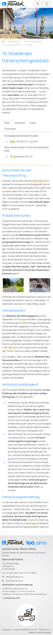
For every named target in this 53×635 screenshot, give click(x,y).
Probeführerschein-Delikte (15, 224)
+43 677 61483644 (29, 573)
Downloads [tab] (10, 128)
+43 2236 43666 (12, 573)
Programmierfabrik (39, 523)
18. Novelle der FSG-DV (21, 156)
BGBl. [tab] (7, 122)
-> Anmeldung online (11, 598)
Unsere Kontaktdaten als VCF (25, 629)
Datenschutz (44, 629)
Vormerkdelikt (29, 319)
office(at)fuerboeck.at (14, 577)
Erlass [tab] (33, 122)
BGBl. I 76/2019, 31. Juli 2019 (23, 141)
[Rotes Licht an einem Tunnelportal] (40, 285)
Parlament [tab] (20, 122)
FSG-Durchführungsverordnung (24, 347)
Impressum (6, 629)
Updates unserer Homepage (39, 632)
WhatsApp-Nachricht (14, 581)
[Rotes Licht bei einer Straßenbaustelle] (13, 285)
